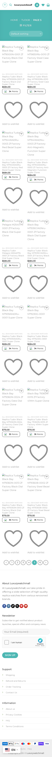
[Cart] (48, 5)
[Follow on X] (17, 606)
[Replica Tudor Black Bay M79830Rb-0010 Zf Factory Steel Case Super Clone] (38, 58)
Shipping (10, 675)
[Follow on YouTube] (26, 606)
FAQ (30, 749)
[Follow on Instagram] (9, 606)
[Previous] (6, 562)
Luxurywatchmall (15, 588)
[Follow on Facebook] (4, 606)
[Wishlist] (43, 5)
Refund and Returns (16, 681)
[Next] (45, 562)
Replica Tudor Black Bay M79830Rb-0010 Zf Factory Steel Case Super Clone (38, 80)
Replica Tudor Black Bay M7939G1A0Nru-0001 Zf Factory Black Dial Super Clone (38, 254)
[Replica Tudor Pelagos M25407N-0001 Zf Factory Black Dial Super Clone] (13, 232)
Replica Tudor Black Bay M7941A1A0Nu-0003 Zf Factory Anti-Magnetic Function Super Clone (38, 167)
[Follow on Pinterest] (21, 606)
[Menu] (4, 5)
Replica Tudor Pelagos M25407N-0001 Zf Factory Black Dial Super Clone (13, 254)
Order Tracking (13, 687)
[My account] (37, 5)
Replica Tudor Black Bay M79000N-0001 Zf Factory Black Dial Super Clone (13, 80)
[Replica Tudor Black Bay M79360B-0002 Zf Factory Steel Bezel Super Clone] (38, 487)
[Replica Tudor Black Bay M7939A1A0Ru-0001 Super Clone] (13, 318)
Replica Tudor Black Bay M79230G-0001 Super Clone (37, 338)
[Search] (10, 5)
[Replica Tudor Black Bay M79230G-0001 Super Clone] (38, 318)
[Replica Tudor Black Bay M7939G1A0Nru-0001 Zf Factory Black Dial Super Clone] (38, 232)
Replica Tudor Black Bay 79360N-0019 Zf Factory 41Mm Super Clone (37, 423)
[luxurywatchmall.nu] (23, 5)
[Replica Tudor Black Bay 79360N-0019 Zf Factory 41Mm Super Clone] (38, 401)
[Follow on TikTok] (13, 606)
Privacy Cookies (14, 714)
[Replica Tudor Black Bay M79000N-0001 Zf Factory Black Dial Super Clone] (13, 58)
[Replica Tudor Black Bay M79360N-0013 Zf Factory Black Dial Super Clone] (13, 487)
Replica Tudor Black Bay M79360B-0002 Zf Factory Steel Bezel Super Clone (38, 509)
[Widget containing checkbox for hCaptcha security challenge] (24, 642)
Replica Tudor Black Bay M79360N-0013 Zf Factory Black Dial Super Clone (13, 509)
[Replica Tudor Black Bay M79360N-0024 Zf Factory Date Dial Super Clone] (13, 401)
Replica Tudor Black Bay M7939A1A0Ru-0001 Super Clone (12, 338)
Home (14, 20)
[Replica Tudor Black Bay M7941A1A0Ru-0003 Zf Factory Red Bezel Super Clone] (13, 144)
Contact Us (11, 692)
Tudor (25, 20)
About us (10, 709)
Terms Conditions (15, 726)
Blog (23, 749)
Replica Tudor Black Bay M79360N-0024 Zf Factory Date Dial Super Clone (12, 423)
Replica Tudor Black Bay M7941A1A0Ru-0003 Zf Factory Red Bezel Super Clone (12, 166)
